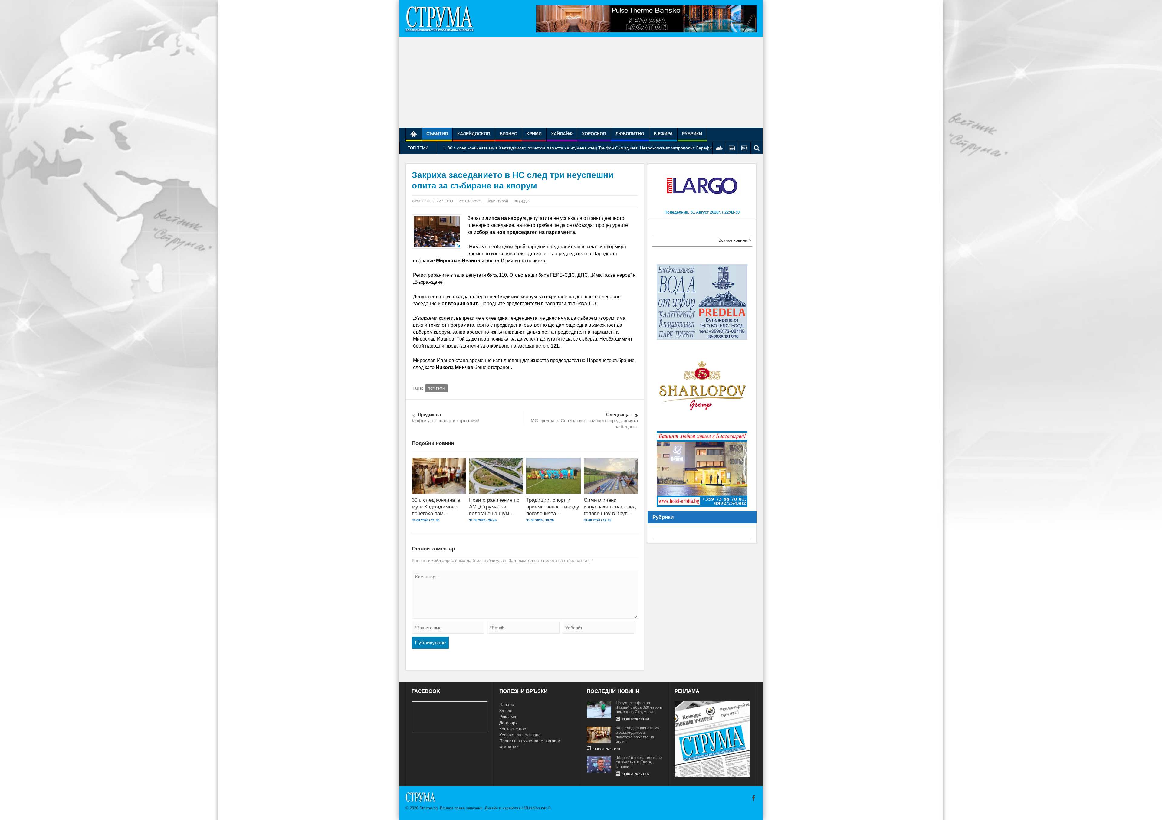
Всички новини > (734, 240)
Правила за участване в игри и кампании (529, 743)
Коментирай (497, 201)
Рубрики (692, 133)
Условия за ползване (520, 734)
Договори (508, 722)
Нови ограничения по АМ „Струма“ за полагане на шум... (494, 506)
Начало (506, 704)
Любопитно (629, 133)
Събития (437, 133)
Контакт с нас (512, 728)
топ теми (436, 388)
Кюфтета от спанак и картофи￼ (445, 417)
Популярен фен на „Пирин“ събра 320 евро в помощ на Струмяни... (639, 707)
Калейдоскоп (473, 133)
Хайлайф (562, 133)
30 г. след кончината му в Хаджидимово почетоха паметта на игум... (637, 735)
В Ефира (663, 133)
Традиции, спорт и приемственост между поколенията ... (552, 506)
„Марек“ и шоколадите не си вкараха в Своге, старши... (639, 762)
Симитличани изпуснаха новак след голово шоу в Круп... (610, 506)
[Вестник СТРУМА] (439, 18)
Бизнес (508, 133)
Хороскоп (594, 133)
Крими (534, 133)
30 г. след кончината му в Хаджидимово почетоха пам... (436, 506)
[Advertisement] (581, 82)
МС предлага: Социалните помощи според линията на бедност (584, 420)
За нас (505, 710)
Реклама (507, 716)
